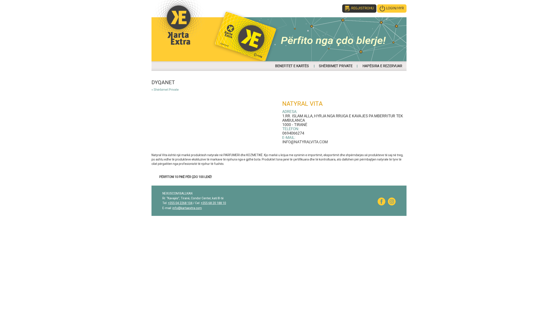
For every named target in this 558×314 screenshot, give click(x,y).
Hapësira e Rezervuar (382, 66)
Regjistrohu (362, 8)
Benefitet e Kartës (292, 66)
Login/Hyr (395, 8)
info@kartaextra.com (187, 208)
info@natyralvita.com (305, 142)
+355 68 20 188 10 (213, 203)
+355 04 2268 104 (180, 203)
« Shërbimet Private (165, 89)
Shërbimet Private (335, 66)
